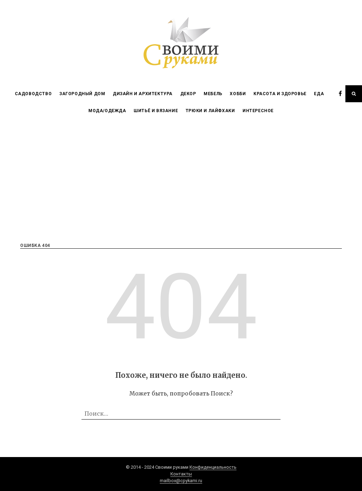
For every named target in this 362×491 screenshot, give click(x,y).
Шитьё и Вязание (156, 110)
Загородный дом (82, 93)
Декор (188, 93)
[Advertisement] (181, 172)
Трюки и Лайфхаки (210, 110)
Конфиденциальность (213, 467)
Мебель (213, 93)
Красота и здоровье (279, 93)
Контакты (181, 473)
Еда (319, 93)
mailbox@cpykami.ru (181, 480)
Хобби (238, 93)
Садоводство (33, 93)
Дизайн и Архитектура (143, 93)
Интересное (258, 110)
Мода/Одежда (107, 110)
